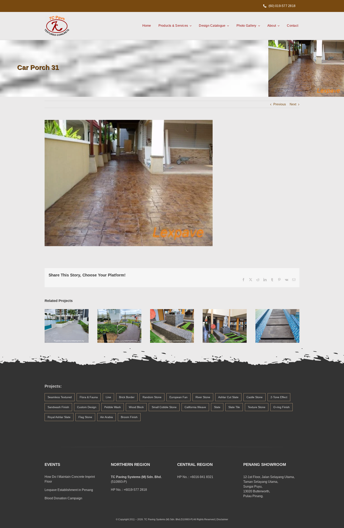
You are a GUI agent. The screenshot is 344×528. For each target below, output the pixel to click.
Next (293, 104)
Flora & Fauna (89, 397)
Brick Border (127, 397)
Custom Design (86, 407)
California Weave (195, 407)
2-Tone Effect (279, 397)
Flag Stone (85, 417)
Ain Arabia (106, 417)
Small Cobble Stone (164, 407)
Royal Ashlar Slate (59, 417)
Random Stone (152, 397)
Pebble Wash (112, 407)
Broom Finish (129, 417)
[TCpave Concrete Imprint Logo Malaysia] (57, 17)
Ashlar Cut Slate (228, 397)
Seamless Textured (60, 397)
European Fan (178, 397)
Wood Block (136, 407)
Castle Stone (254, 397)
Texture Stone (256, 407)
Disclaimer (222, 519)
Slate (217, 407)
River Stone (202, 397)
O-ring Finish (281, 407)
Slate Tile (234, 407)
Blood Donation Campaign (63, 498)
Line (108, 397)
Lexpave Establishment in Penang (69, 490)
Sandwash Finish (58, 407)
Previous (279, 104)
